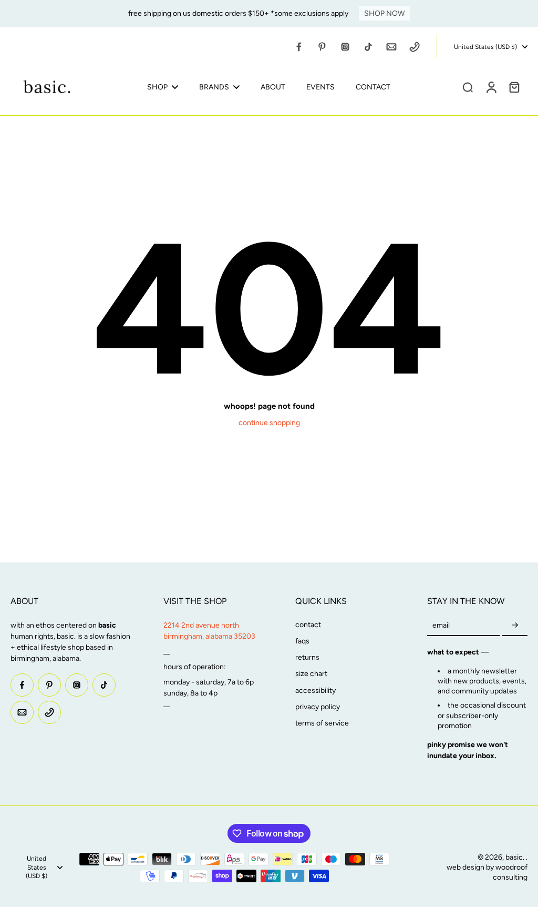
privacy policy (317, 706)
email (441, 625)
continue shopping (269, 422)
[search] (467, 86)
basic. (515, 857)
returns (307, 657)
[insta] (345, 46)
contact (308, 624)
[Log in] (490, 87)
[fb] (299, 46)
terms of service (322, 723)
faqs (302, 641)
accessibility (315, 690)
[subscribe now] (514, 626)
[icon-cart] (513, 86)
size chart (311, 673)
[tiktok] (368, 46)
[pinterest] (322, 46)
